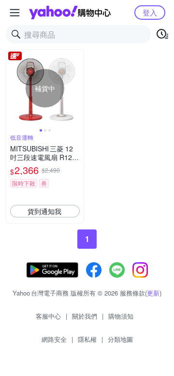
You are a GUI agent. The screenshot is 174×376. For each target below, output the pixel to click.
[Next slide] (77, 88)
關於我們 (84, 316)
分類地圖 (120, 339)
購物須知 (120, 316)
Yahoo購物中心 (70, 12)
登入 (150, 12)
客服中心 (48, 316)
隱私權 (87, 339)
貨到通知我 (44, 211)
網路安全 (54, 339)
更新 (153, 292)
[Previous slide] (12, 88)
